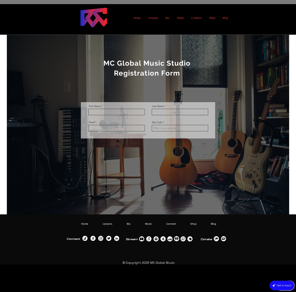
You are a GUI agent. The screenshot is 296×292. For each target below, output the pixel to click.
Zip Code (157, 122)
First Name (95, 106)
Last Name (158, 106)
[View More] (85, 238)
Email (92, 122)
